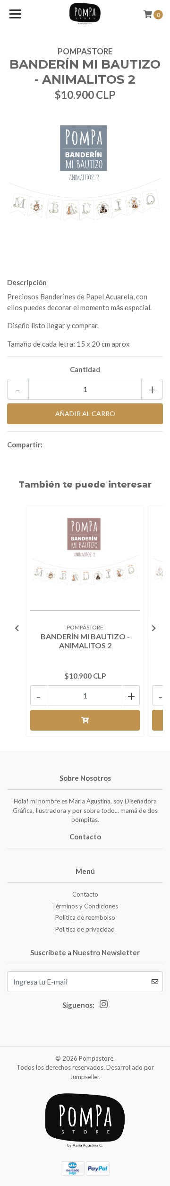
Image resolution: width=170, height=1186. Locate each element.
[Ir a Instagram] (104, 1006)
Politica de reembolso (85, 917)
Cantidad (85, 369)
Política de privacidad (85, 929)
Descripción (27, 282)
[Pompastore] (85, 14)
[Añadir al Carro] (85, 720)
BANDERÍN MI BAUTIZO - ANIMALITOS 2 (85, 641)
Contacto (85, 894)
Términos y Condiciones (85, 906)
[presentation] (16, 628)
